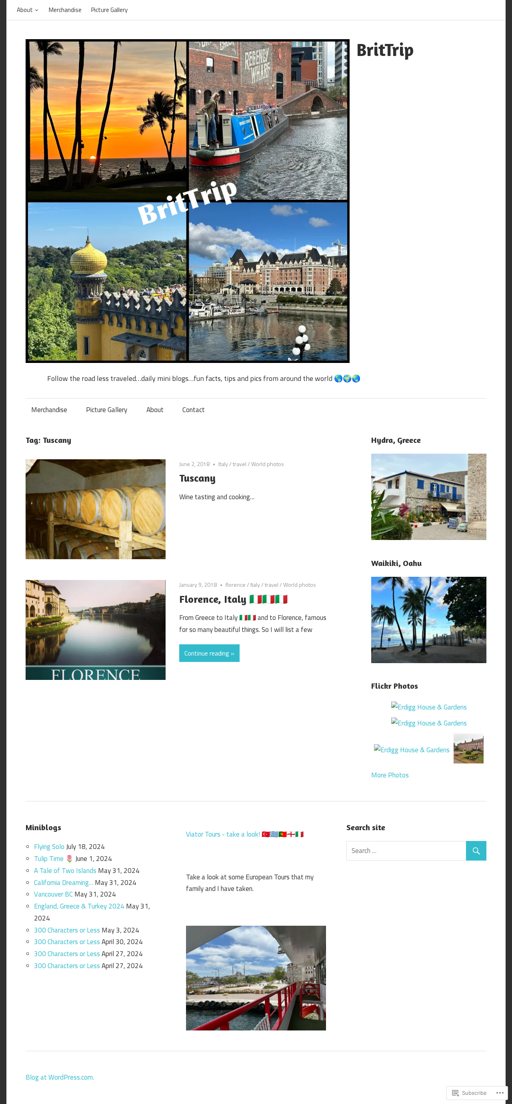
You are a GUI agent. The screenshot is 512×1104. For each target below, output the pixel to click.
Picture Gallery (109, 9)
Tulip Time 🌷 (54, 858)
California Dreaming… (63, 882)
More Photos (390, 775)
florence (236, 584)
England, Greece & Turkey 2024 (79, 906)
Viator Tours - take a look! (223, 834)
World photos (267, 464)
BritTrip (385, 49)
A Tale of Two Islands (65, 870)
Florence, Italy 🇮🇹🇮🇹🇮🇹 (233, 599)
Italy (223, 464)
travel (239, 464)
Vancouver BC (53, 894)
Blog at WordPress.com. (60, 1077)
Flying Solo (49, 846)
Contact (193, 410)
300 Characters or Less (67, 930)
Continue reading (206, 653)
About (25, 9)
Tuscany (197, 478)
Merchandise (65, 9)
